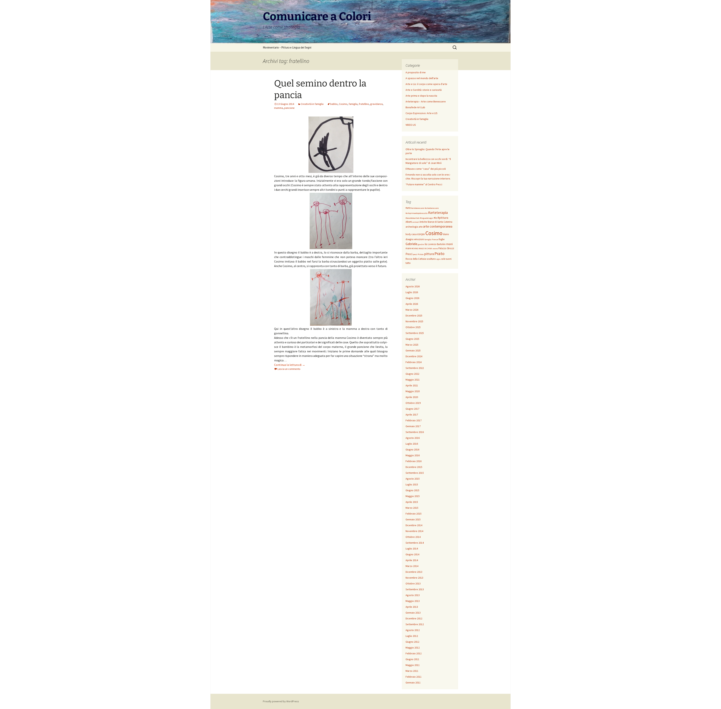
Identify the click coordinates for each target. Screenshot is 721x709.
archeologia (412, 226)
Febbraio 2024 (414, 362)
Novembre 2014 (414, 531)
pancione (289, 108)
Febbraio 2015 (414, 513)
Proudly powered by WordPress (281, 701)
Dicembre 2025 (414, 315)
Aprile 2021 (412, 385)
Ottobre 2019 (413, 403)
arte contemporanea (437, 226)
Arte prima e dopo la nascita (421, 95)
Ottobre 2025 (413, 327)
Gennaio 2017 (413, 426)
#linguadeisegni (426, 218)
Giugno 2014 (412, 554)
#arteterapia (438, 212)
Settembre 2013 (415, 589)
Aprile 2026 (412, 304)
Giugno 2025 (412, 339)
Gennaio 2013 (413, 612)
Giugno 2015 (412, 490)
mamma (278, 108)
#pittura (442, 217)
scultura (431, 258)
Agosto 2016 (413, 438)
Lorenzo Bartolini (437, 244)
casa (414, 234)
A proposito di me (416, 72)
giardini (421, 244)
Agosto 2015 (413, 478)
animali (416, 222)
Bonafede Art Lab (415, 107)
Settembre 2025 (415, 333)
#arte (408, 208)
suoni (449, 258)
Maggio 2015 (413, 496)
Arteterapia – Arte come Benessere (426, 101)
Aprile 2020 (412, 397)
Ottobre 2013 (413, 583)
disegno (410, 239)
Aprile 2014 (412, 560)
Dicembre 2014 (414, 525)
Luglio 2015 (412, 484)
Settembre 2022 (415, 368)
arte (420, 226)
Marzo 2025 (412, 344)
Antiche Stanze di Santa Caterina (435, 221)
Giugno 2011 (412, 659)
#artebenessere (417, 208)
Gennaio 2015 (413, 519)
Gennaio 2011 (413, 682)
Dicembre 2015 (414, 467)
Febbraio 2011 (414, 676)
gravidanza (376, 104)
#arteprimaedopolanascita (417, 213)
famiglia (353, 104)
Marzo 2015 (412, 507)
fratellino (364, 104)
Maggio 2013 (413, 601)
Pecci (409, 254)
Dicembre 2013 (414, 572)
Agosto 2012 (413, 630)
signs (438, 259)
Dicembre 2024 (414, 356)
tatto (408, 263)
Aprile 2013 (412, 606)
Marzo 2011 (412, 671)
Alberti (409, 221)
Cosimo (343, 104)
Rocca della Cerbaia (416, 258)
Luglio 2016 (412, 443)
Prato (439, 253)
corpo (421, 234)
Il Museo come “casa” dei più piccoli (426, 168)
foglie (441, 239)
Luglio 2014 (412, 548)
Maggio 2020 (413, 391)
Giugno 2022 (412, 373)
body (408, 234)
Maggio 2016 (413, 455)
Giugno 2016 (412, 449)
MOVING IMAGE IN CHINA (421, 248)
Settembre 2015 (415, 472)
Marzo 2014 (412, 566)
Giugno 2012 (412, 641)
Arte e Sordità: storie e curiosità (424, 90)
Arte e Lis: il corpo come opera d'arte (426, 84)
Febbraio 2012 (414, 653)
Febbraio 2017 (414, 420)
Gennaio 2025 (413, 350)
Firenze (435, 239)
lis (426, 244)
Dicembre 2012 (414, 618)
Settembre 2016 (415, 432)
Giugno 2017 (412, 408)
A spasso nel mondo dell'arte (422, 78)
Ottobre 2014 (413, 537)
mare (408, 248)
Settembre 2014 (415, 542)
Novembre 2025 (414, 321)
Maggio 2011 (413, 665)
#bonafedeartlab (412, 218)
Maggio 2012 (413, 647)
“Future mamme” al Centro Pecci (424, 184)
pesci (415, 254)
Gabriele (411, 244)
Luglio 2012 (412, 636)
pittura (429, 254)
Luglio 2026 (412, 292)
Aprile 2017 (412, 414)
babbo (334, 104)
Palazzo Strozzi (446, 248)
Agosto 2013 (413, 595)
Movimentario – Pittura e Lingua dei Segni (287, 47)
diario (446, 234)
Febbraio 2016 (414, 461)
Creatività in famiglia (312, 104)
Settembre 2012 (415, 624)
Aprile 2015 (412, 502)
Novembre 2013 (414, 577)
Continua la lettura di (289, 365)
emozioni (419, 239)
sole (443, 258)
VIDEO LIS (411, 124)
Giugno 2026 (412, 298)
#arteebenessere (432, 208)
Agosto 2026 (413, 286)
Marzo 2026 (412, 309)
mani (449, 244)
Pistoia (421, 254)
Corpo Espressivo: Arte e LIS (421, 113)
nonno (435, 248)
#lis (435, 217)
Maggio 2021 (413, 379)
